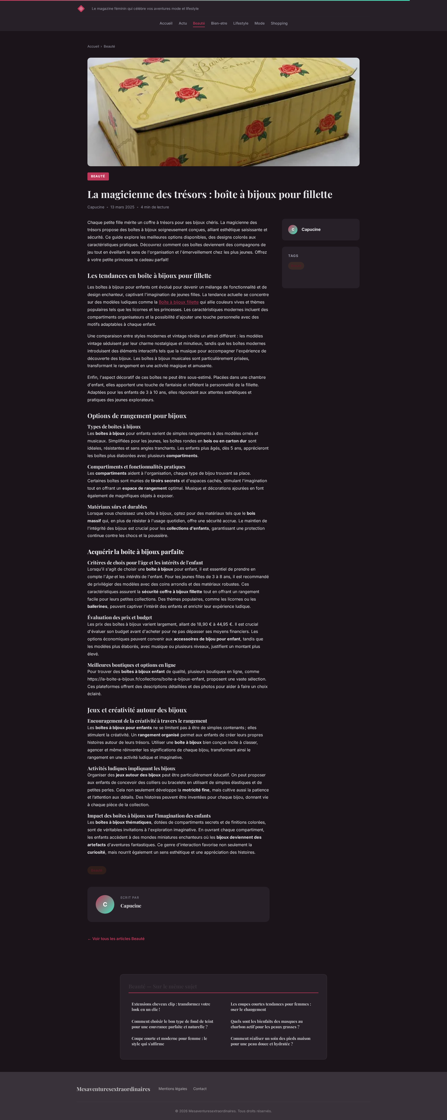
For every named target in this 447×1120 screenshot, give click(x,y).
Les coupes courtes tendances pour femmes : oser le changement (271, 1006)
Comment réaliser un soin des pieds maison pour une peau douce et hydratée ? (270, 1041)
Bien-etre (219, 23)
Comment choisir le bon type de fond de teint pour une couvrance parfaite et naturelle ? (172, 1024)
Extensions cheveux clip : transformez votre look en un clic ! (171, 1006)
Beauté (199, 23)
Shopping (279, 23)
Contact (200, 1088)
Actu (183, 23)
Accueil (166, 23)
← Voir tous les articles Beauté (116, 938)
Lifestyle (240, 23)
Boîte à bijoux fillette (179, 302)
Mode (260, 23)
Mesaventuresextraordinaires (113, 1088)
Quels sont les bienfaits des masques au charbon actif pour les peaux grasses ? (267, 1024)
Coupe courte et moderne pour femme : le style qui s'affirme (169, 1041)
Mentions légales (173, 1088)
